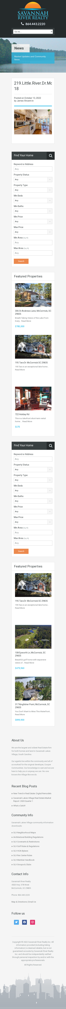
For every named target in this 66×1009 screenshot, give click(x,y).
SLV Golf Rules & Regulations (26, 846)
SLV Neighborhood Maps (24, 832)
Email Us (32, 902)
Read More (26, 321)
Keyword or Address (23, 164)
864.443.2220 (35, 24)
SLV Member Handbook (24, 860)
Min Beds (18, 195)
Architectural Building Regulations (28, 837)
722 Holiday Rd (22, 414)
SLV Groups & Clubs (22, 864)
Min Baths (18, 206)
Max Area (21, 248)
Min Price (18, 216)
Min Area (21, 237)
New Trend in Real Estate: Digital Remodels (32, 793)
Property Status (21, 174)
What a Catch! (19, 805)
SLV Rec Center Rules (22, 855)
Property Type (21, 185)
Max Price (18, 227)
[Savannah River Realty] (33, 11)
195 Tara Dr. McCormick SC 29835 (31, 362)
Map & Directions (19, 902)
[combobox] (33, 179)
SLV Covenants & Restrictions (26, 842)
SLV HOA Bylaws (20, 851)
